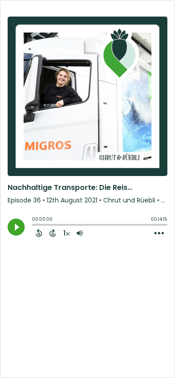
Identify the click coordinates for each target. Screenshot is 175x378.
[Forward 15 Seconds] (53, 233)
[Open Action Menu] (159, 233)
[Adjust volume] (79, 233)
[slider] (34, 225)
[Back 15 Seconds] (39, 233)
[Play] (16, 227)
